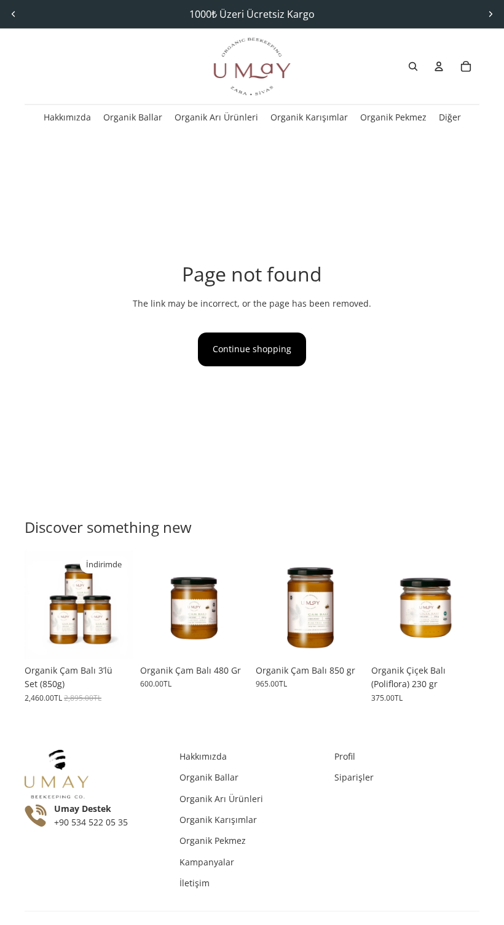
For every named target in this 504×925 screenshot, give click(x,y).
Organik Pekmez (212, 840)
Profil (344, 756)
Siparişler (354, 777)
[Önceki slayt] (13, 14)
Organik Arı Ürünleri (221, 799)
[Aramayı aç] (413, 66)
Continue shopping (252, 349)
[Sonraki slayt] (490, 14)
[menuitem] (450, 117)
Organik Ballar (208, 777)
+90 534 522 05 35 (91, 822)
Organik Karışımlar (218, 819)
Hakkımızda (203, 756)
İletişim (194, 883)
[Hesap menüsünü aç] (438, 66)
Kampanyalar (206, 862)
